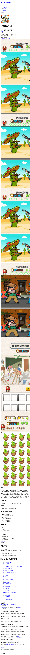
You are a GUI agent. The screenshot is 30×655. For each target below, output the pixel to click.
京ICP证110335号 (10, 644)
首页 (4, 5)
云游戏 (5, 7)
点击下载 (3, 541)
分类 (4, 10)
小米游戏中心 (6, 2)
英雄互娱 (14, 604)
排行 (4, 8)
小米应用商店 (4, 604)
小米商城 (9, 604)
